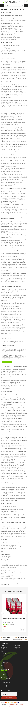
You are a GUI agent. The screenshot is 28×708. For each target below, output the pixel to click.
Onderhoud (17, 645)
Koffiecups (3, 653)
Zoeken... (7, 5)
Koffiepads (3, 650)
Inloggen (3, 667)
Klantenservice (4, 662)
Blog (2, 665)
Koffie (2, 645)
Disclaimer (3, 706)
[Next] (25, 613)
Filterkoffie (3, 648)
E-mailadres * (5, 694)
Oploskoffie (3, 655)
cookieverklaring (13, 355)
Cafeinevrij (3, 652)
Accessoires (17, 647)
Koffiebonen (4, 647)
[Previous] (2, 613)
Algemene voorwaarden (14, 704)
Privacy (21, 704)
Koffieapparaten (18, 648)
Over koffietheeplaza (6, 664)
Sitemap (8, 706)
